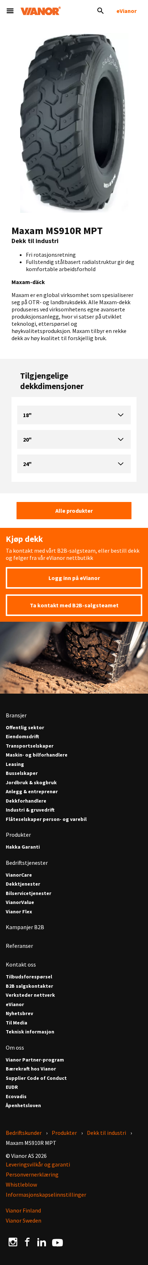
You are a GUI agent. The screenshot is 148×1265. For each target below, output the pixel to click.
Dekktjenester (23, 884)
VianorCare (19, 875)
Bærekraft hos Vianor (31, 1069)
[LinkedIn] (41, 1241)
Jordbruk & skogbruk (31, 783)
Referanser (19, 945)
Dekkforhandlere (26, 801)
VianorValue (20, 902)
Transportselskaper (30, 746)
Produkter (18, 834)
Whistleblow (21, 1184)
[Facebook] (27, 1241)
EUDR (12, 1087)
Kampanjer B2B (25, 927)
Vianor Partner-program (35, 1060)
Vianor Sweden (23, 1220)
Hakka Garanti (23, 847)
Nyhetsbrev (19, 1013)
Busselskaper (22, 773)
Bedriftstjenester (27, 862)
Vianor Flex (19, 912)
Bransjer (16, 715)
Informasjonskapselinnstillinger (46, 1194)
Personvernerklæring (32, 1174)
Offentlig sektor (25, 728)
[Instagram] (13, 1241)
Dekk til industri (106, 1132)
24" (27, 463)
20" (27, 439)
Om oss (15, 1047)
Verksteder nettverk (30, 995)
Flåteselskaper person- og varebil (46, 819)
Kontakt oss (21, 964)
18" (27, 415)
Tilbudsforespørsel (29, 977)
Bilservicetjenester (28, 893)
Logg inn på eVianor (74, 577)
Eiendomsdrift (22, 737)
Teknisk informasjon (30, 1032)
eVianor (126, 10)
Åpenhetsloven (23, 1105)
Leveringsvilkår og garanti (38, 1164)
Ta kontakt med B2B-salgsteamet (74, 605)
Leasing (15, 764)
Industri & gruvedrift (30, 810)
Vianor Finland (23, 1210)
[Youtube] (57, 1242)
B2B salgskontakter (29, 986)
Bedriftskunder (24, 1132)
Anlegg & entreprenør (32, 792)
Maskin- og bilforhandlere (37, 755)
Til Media (16, 1023)
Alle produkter (74, 510)
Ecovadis (16, 1096)
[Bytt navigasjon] (10, 10)
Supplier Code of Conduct (36, 1078)
